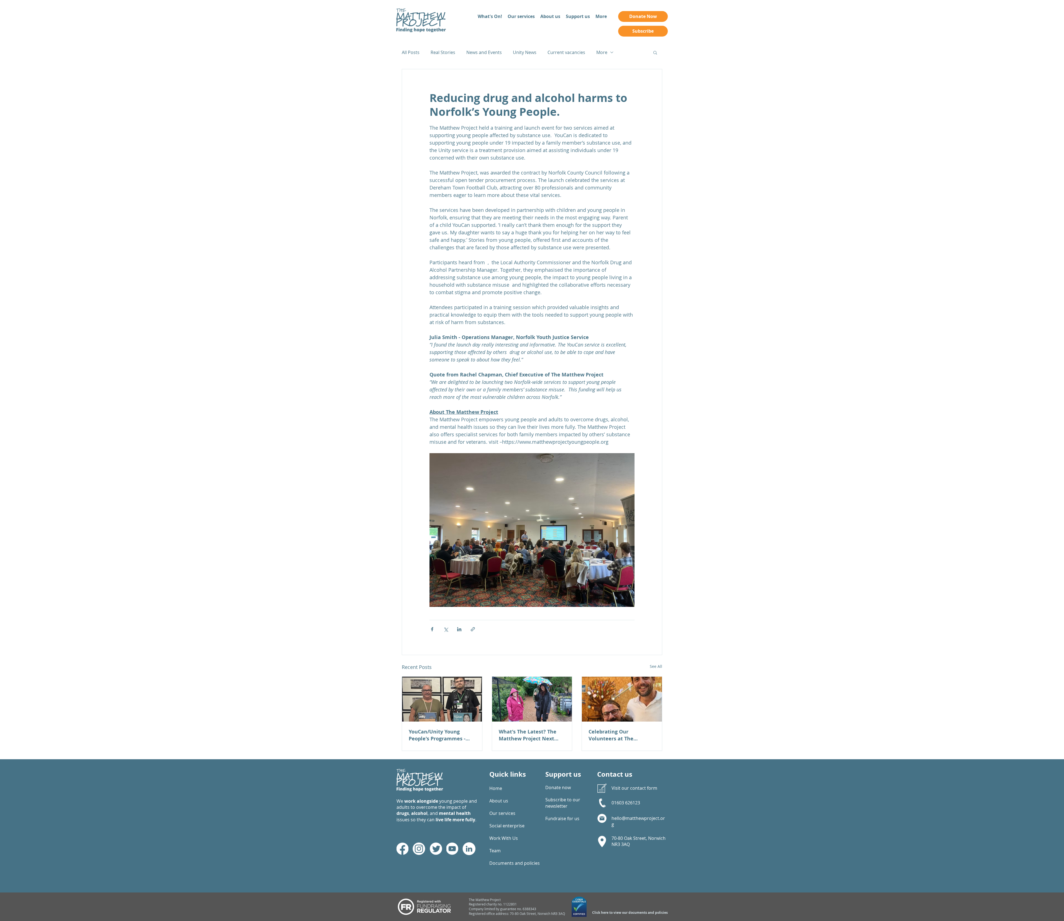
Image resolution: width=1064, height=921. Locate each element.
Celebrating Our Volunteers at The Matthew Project (611, 735)
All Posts (411, 52)
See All (656, 666)
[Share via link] (472, 629)
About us (498, 801)
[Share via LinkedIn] (459, 629)
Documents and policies (508, 863)
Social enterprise (507, 826)
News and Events (484, 52)
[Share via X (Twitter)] (445, 629)
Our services (502, 813)
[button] (655, 52)
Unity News (524, 52)
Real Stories (443, 52)
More (601, 52)
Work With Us (503, 838)
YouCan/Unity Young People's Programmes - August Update (437, 735)
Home (495, 788)
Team (495, 851)
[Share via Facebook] (432, 629)
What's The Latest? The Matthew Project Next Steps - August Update (527, 735)
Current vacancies (566, 52)
